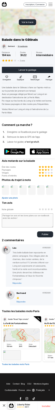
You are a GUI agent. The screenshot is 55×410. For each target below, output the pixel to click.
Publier (45, 234)
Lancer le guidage (27, 70)
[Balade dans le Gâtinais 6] (49, 190)
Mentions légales (41, 384)
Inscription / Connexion (35, 4)
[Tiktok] (33, 398)
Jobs (28, 390)
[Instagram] (26, 398)
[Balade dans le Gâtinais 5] (40, 190)
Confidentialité (11, 390)
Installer (46, 406)
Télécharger (35, 79)
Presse (22, 390)
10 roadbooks (23, 46)
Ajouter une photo (10, 198)
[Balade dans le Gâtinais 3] (23, 190)
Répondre (17, 283)
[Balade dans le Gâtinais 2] (14, 190)
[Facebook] (20, 398)
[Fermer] (4, 405)
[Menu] (50, 4)
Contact (16, 384)
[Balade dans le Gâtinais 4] (32, 190)
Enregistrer (7, 79)
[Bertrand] (4, 46)
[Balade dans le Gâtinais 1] (5, 190)
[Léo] (6, 249)
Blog (23, 384)
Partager (49, 79)
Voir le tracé (27, 22)
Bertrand (11, 46)
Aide (8, 384)
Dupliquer (20, 79)
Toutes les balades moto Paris (15, 364)
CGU (29, 384)
